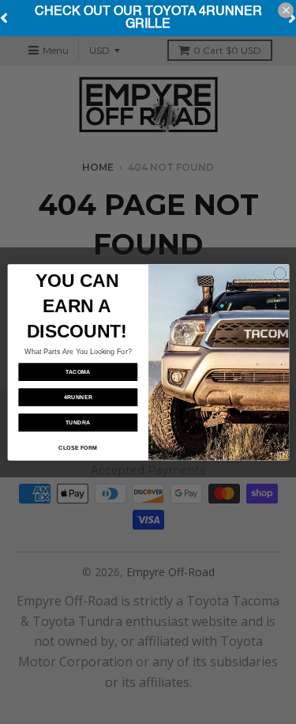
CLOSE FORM (77, 447)
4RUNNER (77, 397)
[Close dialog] (279, 272)
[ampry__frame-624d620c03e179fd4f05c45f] (148, 18)
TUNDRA (77, 422)
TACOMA (77, 371)
